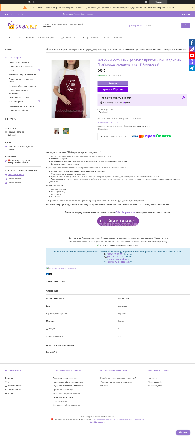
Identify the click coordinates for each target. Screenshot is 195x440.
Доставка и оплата (70, 37)
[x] (50, 274)
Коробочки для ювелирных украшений (118, 378)
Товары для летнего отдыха (21, 106)
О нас (19, 37)
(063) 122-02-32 (114, 256)
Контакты (118, 37)
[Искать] (185, 25)
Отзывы (106, 37)
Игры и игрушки (16, 101)
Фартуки (107, 49)
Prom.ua (110, 416)
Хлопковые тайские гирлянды (66, 405)
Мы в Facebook (154, 382)
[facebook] (47, 274)
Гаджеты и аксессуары (19, 97)
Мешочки (104, 385)
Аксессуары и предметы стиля (22, 74)
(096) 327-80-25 (114, 254)
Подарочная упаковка (19, 62)
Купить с (108, 89)
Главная (9, 37)
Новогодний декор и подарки (22, 86)
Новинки (30, 37)
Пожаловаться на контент (104, 419)
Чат (185, 432)
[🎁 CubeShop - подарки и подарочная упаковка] (22, 30)
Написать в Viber (118, 259)
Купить (113, 83)
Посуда (12, 70)
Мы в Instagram (155, 385)
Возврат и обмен (90, 37)
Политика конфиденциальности (130, 419)
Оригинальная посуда (63, 389)
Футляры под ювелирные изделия (116, 382)
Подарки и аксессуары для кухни (85, 49)
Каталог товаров (46, 37)
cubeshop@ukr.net (16, 174)
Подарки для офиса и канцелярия (18, 91)
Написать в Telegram (118, 261)
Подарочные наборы (18, 110)
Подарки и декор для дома (21, 66)
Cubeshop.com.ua (125, 212)
